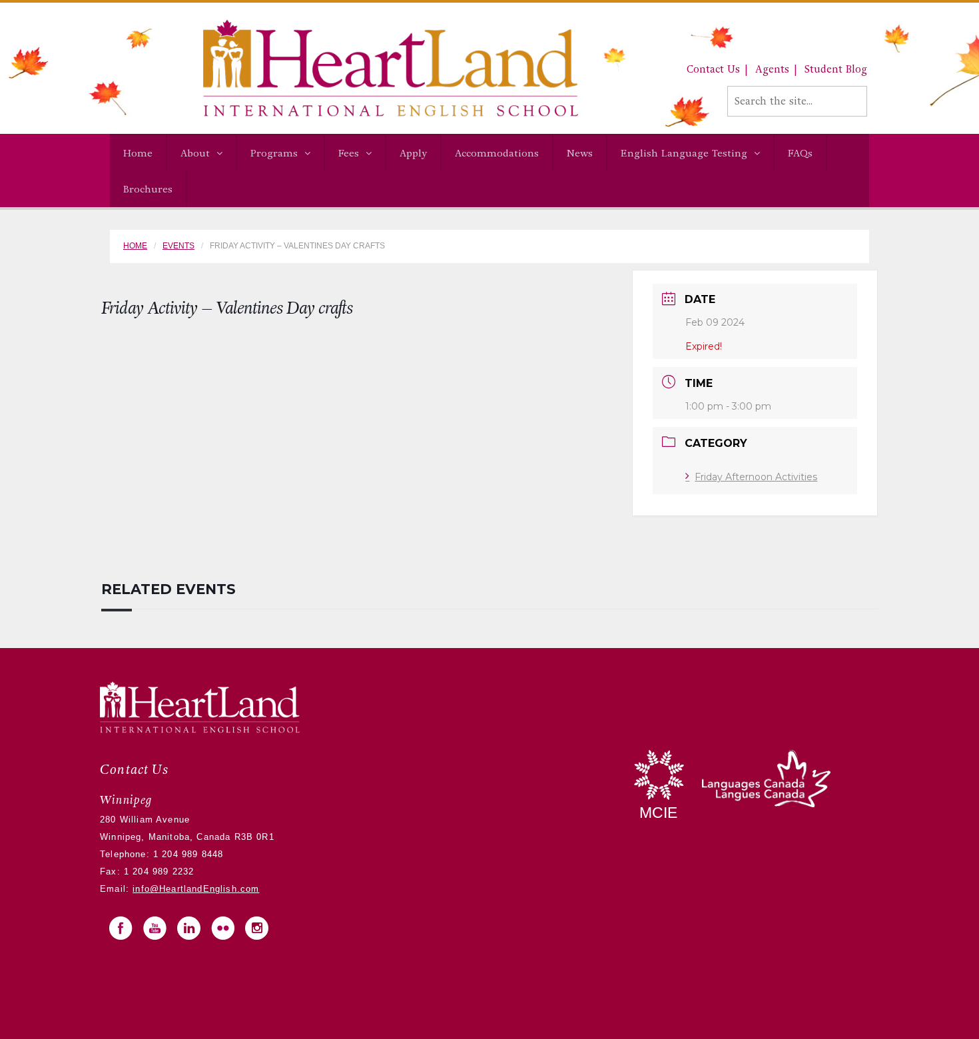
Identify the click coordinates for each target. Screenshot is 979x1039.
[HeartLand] (344, 67)
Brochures (147, 189)
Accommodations (497, 153)
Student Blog (836, 69)
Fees (348, 153)
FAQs (800, 153)
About (195, 153)
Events (178, 245)
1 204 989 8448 (187, 854)
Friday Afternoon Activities (756, 477)
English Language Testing (684, 153)
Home (138, 153)
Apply (413, 153)
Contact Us (713, 69)
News (580, 153)
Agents (772, 69)
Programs (274, 153)
